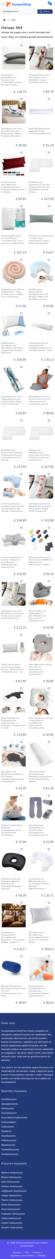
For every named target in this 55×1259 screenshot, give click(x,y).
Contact (36, 1252)
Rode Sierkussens (10, 1204)
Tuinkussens (7, 1126)
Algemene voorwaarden (22, 1255)
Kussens (17, 1252)
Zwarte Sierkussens (11, 1223)
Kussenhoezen (9, 1113)
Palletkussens (8, 1140)
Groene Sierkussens (11, 1186)
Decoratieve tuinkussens (14, 1117)
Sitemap (41, 1255)
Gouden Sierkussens (12, 1227)
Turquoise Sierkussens (13, 1213)
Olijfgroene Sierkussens (13, 1191)
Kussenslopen (8, 1122)
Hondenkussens (9, 1154)
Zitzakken (6, 1131)
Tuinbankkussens (10, 1149)
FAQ (27, 1252)
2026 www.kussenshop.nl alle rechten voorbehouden (29, 1244)
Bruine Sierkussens (11, 1177)
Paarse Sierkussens (11, 1200)
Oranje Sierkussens (11, 1195)
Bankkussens (8, 1145)
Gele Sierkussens (10, 1181)
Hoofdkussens (9, 1099)
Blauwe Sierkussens (12, 1172)
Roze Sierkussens (10, 1209)
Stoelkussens (8, 1136)
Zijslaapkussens (9, 1104)
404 (13, 19)
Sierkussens (7, 1108)
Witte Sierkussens (11, 1218)
